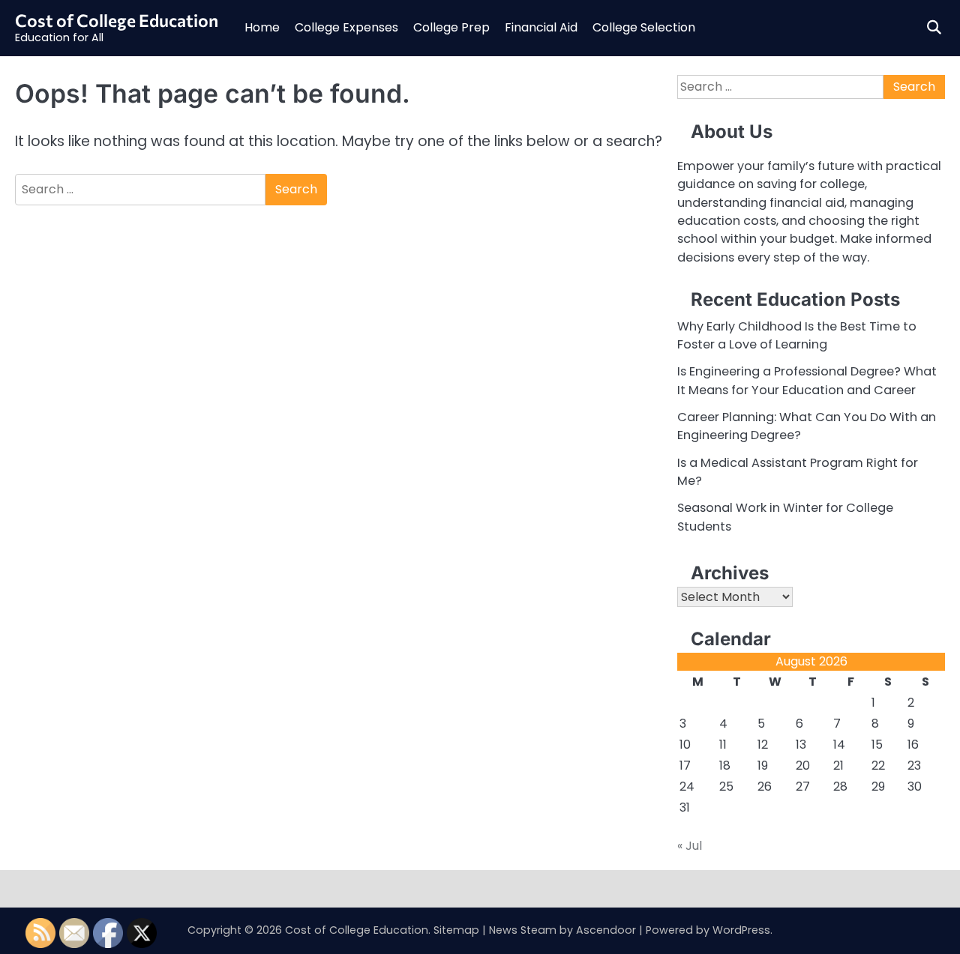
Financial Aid (541, 27)
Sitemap (456, 930)
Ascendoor (606, 930)
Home (262, 27)
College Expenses (346, 27)
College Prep (451, 27)
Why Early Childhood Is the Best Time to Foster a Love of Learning (796, 335)
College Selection (643, 27)
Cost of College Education (116, 20)
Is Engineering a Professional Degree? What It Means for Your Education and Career (807, 380)
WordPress (741, 930)
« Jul (689, 845)
